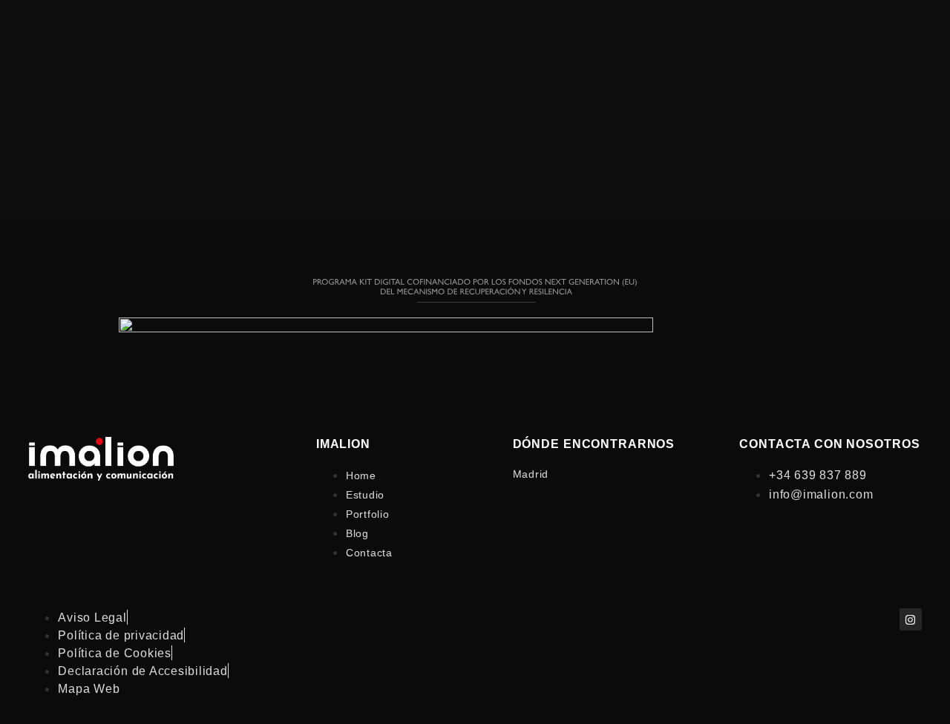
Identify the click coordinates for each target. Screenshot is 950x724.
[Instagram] (911, 619)
